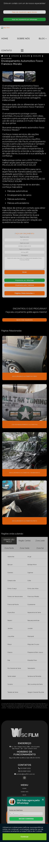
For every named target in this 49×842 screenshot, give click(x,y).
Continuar (24, 837)
